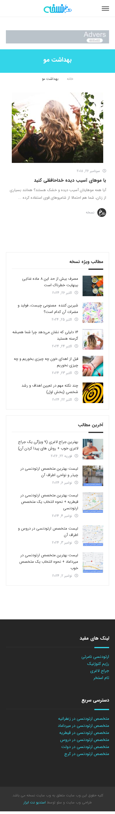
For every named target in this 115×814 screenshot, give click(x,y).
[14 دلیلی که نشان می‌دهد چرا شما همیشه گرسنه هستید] (93, 339)
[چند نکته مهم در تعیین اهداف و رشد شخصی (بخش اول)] (93, 392)
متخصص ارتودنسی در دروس (84, 740)
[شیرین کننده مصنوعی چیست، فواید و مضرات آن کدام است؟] (93, 312)
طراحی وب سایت (78, 802)
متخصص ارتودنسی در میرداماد (83, 725)
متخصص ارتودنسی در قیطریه (84, 732)
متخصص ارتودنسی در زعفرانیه (83, 718)
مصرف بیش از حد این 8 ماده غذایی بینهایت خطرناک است (50, 282)
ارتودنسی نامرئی (95, 656)
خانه (70, 79)
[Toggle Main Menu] (105, 8)
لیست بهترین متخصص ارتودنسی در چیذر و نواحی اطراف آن (49, 472)
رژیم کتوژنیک (98, 663)
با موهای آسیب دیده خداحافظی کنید (70, 180)
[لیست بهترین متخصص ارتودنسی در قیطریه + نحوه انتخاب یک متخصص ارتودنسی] (93, 502)
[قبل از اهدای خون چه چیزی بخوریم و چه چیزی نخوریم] (93, 366)
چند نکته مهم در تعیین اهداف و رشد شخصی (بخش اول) (50, 388)
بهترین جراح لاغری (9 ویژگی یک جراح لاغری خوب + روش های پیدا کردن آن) (48, 445)
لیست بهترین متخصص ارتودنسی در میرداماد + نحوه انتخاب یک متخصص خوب (48, 561)
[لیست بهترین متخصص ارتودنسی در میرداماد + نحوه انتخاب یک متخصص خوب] (93, 562)
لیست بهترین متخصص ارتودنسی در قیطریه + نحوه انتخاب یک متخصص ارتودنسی (49, 501)
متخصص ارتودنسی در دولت (85, 747)
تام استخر (101, 678)
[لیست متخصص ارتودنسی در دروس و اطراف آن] (93, 535)
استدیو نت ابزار (35, 802)
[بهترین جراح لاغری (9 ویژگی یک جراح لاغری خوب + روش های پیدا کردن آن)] (93, 449)
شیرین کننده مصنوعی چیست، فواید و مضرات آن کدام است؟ (48, 308)
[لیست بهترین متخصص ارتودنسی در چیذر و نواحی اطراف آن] (93, 476)
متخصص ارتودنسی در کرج (86, 754)
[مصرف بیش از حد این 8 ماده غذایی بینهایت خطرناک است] (93, 286)
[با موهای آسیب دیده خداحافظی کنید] (57, 127)
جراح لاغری (99, 671)
